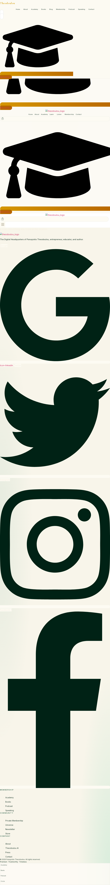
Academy (34, 9)
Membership (60, 9)
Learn (52, 114)
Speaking (81, 9)
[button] (52, 114)
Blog (51, 9)
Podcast (72, 9)
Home (18, 9)
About (25, 9)
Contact (91, 9)
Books (43, 9)
